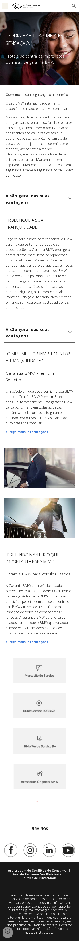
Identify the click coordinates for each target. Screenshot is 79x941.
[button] (5, 6)
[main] (39, 39)
